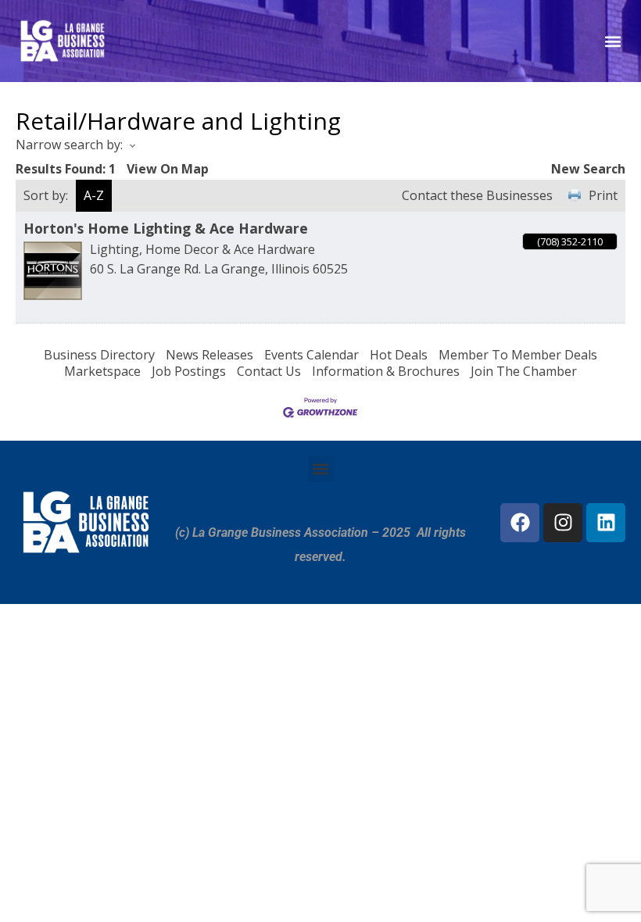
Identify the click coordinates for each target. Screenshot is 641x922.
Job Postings (189, 371)
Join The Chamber (524, 371)
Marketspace (102, 371)
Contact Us (269, 371)
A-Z (94, 195)
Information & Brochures (386, 371)
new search (588, 168)
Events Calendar (311, 354)
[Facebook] (519, 522)
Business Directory (99, 354)
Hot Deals (399, 354)
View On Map (168, 168)
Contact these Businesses (477, 195)
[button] (612, 41)
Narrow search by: (69, 144)
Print (603, 195)
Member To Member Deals (518, 354)
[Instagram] (562, 522)
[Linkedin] (605, 522)
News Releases (209, 354)
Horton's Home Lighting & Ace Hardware (165, 228)
